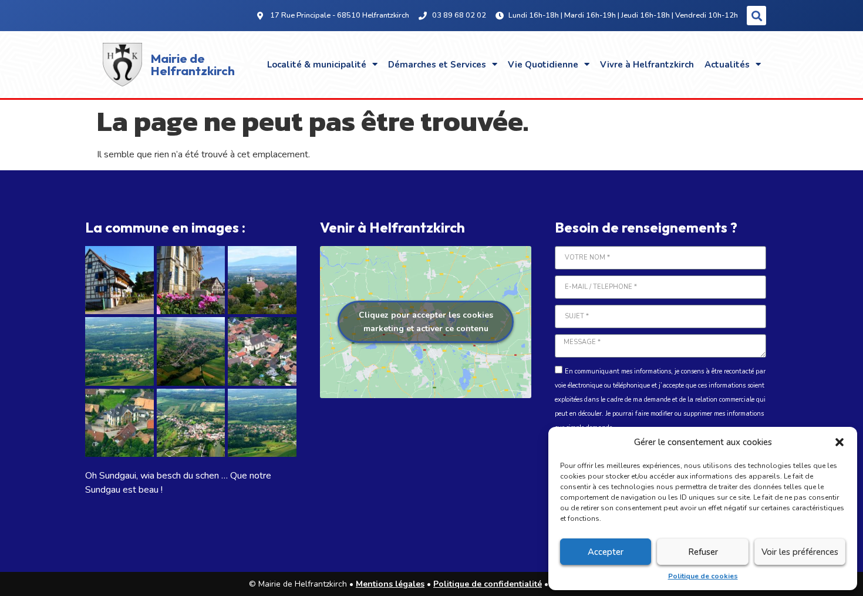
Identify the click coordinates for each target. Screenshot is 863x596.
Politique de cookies (703, 576)
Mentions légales (390, 584)
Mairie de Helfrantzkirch (193, 64)
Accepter (605, 552)
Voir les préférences (799, 552)
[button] (839, 442)
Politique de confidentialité (487, 584)
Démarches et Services (437, 64)
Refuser (703, 552)
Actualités (727, 64)
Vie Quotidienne (543, 64)
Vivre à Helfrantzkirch (647, 64)
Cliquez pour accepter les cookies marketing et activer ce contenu (426, 321)
